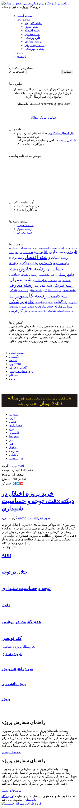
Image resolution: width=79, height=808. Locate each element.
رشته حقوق (32, 26)
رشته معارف (33, 41)
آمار (11, 440)
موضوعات (23, 19)
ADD (6, 555)
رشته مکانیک (51, 290)
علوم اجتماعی (41, 302)
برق (11, 429)
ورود (20, 52)
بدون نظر (44, 518)
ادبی (16, 247)
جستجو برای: (17, 71)
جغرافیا (14, 436)
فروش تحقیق (12, 654)
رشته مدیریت (44, 285)
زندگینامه (60, 302)
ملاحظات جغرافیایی (56, 311)
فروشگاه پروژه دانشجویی (18, 646)
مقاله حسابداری (50, 306)
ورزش (27, 311)
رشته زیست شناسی (23, 274)
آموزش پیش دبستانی (29, 248)
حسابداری (57, 252)
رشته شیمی (64, 280)
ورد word (15, 363)
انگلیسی (14, 356)
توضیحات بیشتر (11, 752)
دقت (6, 604)
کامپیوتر (14, 432)
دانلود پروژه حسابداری (31, 252)
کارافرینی (16, 311)
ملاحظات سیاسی (38, 311)
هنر (11, 443)
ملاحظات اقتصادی (28, 306)
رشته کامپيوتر (59, 296)
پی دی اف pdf (18, 367)
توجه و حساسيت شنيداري (26, 588)
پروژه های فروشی (21, 371)
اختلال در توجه (15, 571)
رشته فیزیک (64, 285)
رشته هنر (36, 290)
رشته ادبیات (59, 258)
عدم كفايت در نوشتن (21, 621)
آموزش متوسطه (56, 248)
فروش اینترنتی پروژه (17, 669)
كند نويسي (11, 638)
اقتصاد (13, 421)
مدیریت (14, 451)
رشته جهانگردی (28, 263)
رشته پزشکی (18, 290)
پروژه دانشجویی (14, 684)
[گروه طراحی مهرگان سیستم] (21, 803)
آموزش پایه (44, 248)
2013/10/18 (31, 518)
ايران (11, 248)
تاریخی (71, 252)
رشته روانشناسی (47, 275)
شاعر (50, 302)
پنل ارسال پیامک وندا (61, 133)
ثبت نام (21, 56)
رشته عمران (32, 34)
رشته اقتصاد (32, 30)
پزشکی (13, 454)
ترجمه (13, 360)
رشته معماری (67, 290)
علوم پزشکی (33, 37)
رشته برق (18, 257)
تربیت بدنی (16, 458)
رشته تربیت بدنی (35, 45)
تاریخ (12, 418)
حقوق (12, 447)
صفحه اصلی (24, 15)
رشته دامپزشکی (35, 48)
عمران (13, 414)
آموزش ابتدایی (71, 248)
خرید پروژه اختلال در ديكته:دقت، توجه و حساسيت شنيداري (38, 501)
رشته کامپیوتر (33, 23)
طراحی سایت (67, 140)
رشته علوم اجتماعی (46, 280)
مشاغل (67, 306)
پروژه (6, 699)
